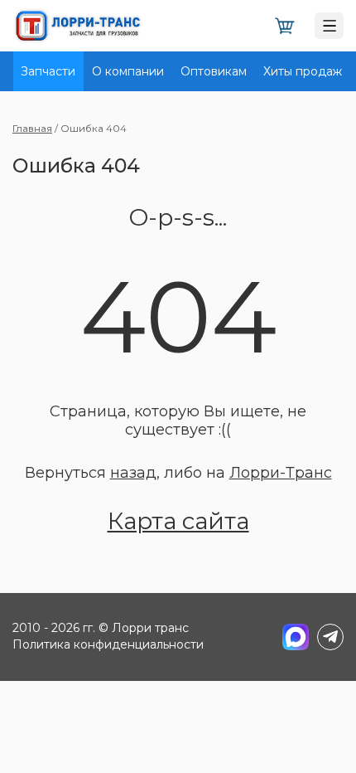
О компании (128, 71)
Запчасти (48, 71)
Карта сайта (178, 521)
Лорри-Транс (280, 473)
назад (133, 473)
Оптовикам (213, 71)
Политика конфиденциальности (108, 644)
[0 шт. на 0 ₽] (285, 26)
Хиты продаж (302, 71)
